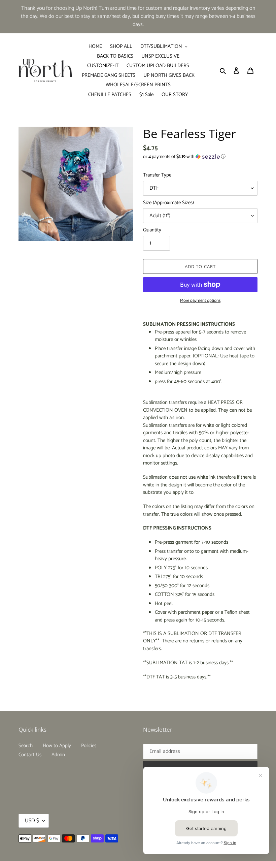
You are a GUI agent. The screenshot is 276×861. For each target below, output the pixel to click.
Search (26, 745)
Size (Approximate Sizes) (168, 203)
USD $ (32, 820)
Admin (58, 755)
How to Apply (57, 745)
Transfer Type (157, 175)
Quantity (152, 230)
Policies (88, 745)
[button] (184, 157)
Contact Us (30, 755)
